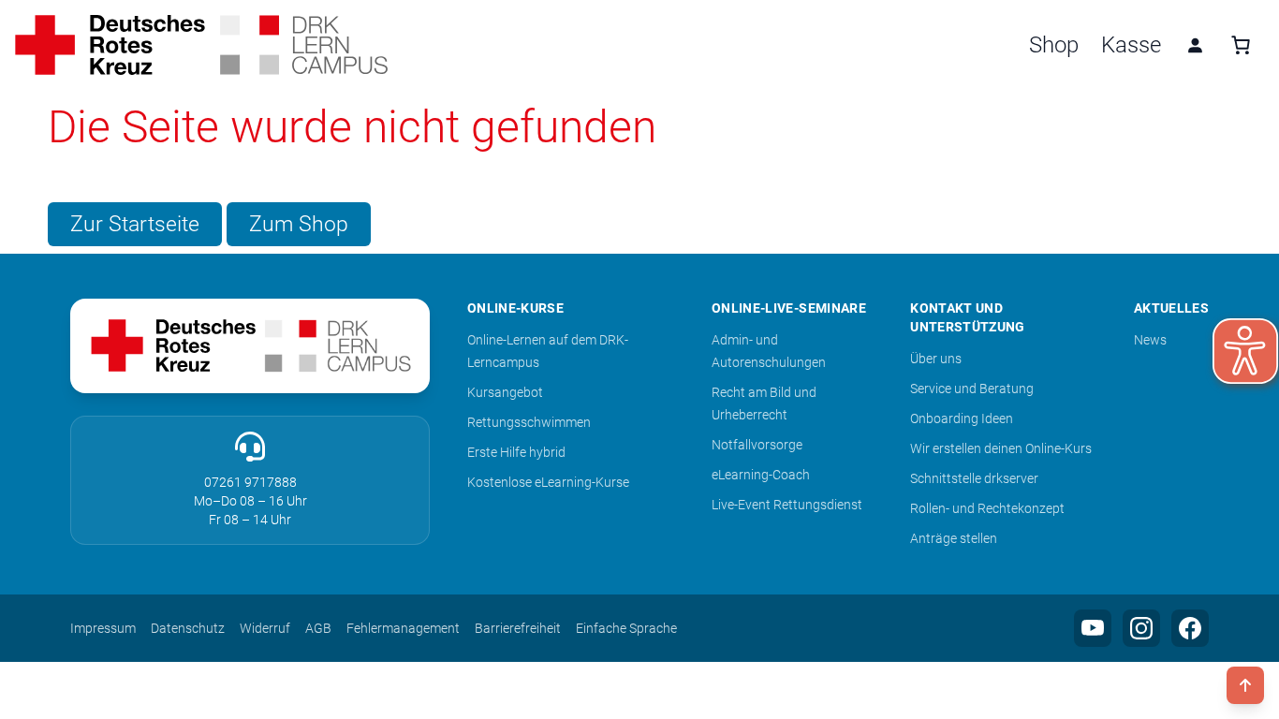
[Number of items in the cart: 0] (1240, 45)
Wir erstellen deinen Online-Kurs (1001, 448)
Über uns (936, 358)
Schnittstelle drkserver (974, 478)
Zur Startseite (134, 224)
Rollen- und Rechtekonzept (987, 508)
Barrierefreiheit (518, 628)
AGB (318, 628)
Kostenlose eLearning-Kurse (548, 482)
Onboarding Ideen (961, 418)
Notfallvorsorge (757, 444)
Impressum (103, 628)
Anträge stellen (953, 538)
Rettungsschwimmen (529, 422)
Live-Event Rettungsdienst (787, 504)
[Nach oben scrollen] (1245, 685)
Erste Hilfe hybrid (516, 452)
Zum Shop (298, 224)
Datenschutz (188, 628)
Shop (1054, 45)
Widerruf (265, 628)
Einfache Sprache (626, 628)
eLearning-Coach (761, 474)
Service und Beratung (972, 388)
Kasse (1131, 45)
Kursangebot (505, 392)
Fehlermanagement (403, 628)
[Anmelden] (1194, 44)
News (1150, 339)
